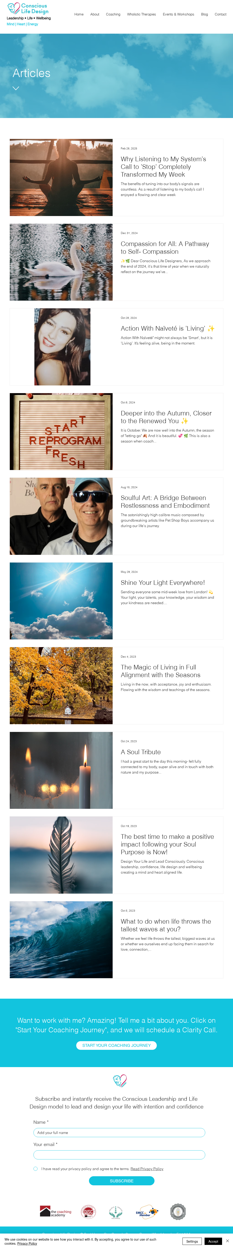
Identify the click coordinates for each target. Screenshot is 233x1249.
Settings (192, 1241)
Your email (43, 1144)
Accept (213, 1241)
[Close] (227, 1241)
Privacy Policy (27, 1243)
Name (39, 1122)
